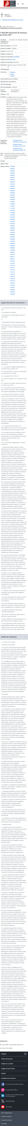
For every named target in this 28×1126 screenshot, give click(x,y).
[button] (14, 303)
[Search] (18, 3)
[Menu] (23, 3)
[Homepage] (0, 26)
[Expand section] (25, 1053)
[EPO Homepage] (10, 4)
